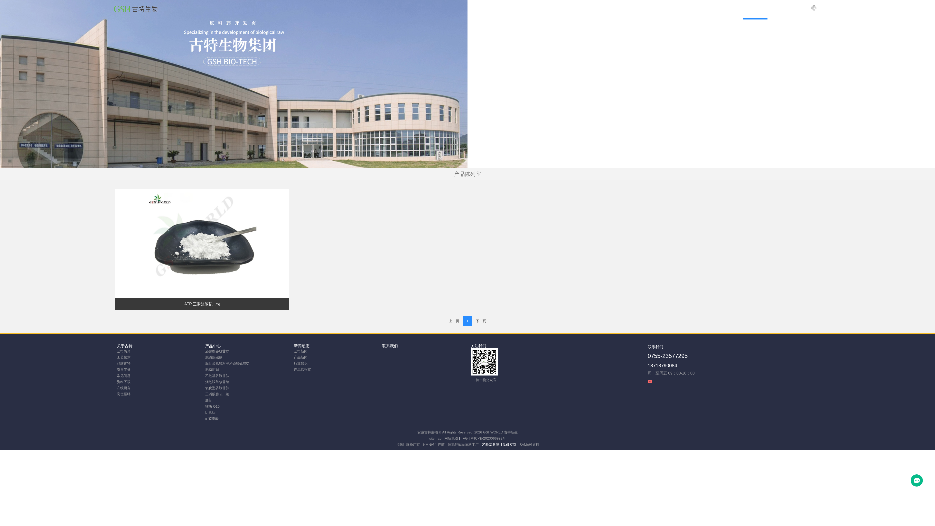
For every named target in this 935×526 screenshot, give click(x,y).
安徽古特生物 (427, 432)
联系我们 (390, 346)
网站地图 (451, 438)
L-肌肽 (210, 412)
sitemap (435, 438)
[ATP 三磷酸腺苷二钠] (202, 243)
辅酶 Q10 (212, 406)
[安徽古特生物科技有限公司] (136, 9)
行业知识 (301, 363)
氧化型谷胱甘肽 (217, 388)
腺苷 (208, 400)
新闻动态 (301, 346)
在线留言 (124, 388)
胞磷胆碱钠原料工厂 (463, 445)
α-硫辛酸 (212, 419)
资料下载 (124, 382)
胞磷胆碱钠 (213, 357)
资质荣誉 (124, 370)
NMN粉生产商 (434, 445)
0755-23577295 (668, 356)
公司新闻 (301, 351)
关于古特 (124, 346)
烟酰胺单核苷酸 (217, 382)
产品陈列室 (302, 370)
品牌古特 (124, 363)
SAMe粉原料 (529, 445)
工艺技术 (124, 357)
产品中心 (213, 346)
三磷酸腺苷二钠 (217, 394)
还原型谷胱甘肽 (217, 351)
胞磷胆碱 (212, 370)
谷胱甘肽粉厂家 (408, 445)
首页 (632, 7)
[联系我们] (813, 9)
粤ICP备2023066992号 (488, 438)
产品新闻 (301, 357)
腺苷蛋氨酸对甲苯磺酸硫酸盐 (227, 363)
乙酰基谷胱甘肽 (217, 376)
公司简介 (124, 351)
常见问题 (124, 376)
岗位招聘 (124, 394)
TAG (464, 438)
